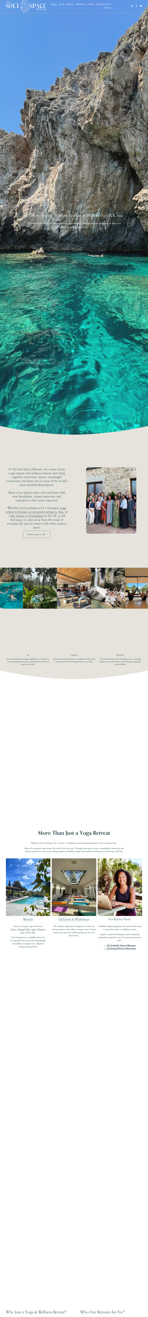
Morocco (41, 929)
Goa (22, 932)
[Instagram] (132, 6)
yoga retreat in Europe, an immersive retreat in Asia (36, 510)
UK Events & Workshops (74, 919)
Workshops (80, 4)
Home (54, 4)
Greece (14, 929)
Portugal (21, 929)
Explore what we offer (37, 534)
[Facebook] (136, 6)
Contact (107, 7)
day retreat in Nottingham (27, 516)
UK (33, 932)
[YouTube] (141, 6)
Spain (33, 929)
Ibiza (28, 929)
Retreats (70, 4)
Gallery (90, 4)
